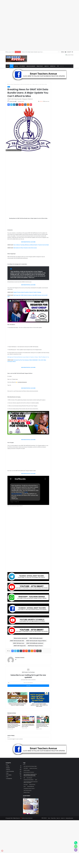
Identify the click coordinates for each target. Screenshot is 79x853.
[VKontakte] (25, 104)
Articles (7, 765)
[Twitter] (11, 104)
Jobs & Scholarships (30, 66)
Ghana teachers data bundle (20, 638)
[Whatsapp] (75, 846)
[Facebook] (8, 104)
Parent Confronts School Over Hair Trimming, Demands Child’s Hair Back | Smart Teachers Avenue (13, 726)
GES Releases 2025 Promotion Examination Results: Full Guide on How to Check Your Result (42, 726)
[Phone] (75, 842)
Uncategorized (9, 778)
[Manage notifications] (2, 851)
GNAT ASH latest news (19, 643)
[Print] (40, 651)
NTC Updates (22, 66)
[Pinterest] (20, 104)
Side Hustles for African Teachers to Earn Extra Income (25, 247)
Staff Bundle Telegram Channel (35, 645)
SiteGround (30, 818)
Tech (7, 776)
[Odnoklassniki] (28, 104)
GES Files (16, 66)
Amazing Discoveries (69, 818)
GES (24, 777)
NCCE (25, 786)
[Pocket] (31, 104)
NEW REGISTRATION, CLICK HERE (28, 241)
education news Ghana (33, 768)
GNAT (36, 779)
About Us (46, 66)
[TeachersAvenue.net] (16, 58)
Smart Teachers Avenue (27, 790)
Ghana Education (29, 777)
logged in (14, 738)
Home (7, 66)
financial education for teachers (29, 772)
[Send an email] (15, 101)
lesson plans (26, 784)
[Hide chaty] (75, 850)
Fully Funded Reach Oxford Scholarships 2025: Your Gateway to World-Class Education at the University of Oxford (30, 775)
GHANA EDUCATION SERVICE (28, 779)
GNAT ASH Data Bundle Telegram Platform (36, 640)
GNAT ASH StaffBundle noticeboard (35, 643)
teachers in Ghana (27, 792)
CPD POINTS (26, 768)
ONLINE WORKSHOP (30, 786)
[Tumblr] (17, 104)
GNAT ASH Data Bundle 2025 (17, 640)
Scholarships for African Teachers (29, 788)
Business (8, 767)
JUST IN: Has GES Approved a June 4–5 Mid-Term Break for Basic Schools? (28, 725)
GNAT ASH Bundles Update (36, 638)
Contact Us (52, 66)
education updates (27, 770)
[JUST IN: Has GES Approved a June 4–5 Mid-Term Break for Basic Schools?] (28, 719)
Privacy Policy (40, 66)
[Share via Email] (37, 651)
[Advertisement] (34, 8)
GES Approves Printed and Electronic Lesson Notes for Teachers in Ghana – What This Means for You (28, 357)
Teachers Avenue (12, 101)
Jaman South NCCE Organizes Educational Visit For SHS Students (31, 782)
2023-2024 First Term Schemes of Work (30, 766)
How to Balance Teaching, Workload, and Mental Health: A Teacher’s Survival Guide (31, 244)
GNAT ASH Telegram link (20, 645)
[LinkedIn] (14, 104)
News (11, 66)
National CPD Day (32, 784)
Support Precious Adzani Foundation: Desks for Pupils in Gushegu (27, 292)
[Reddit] (22, 104)
